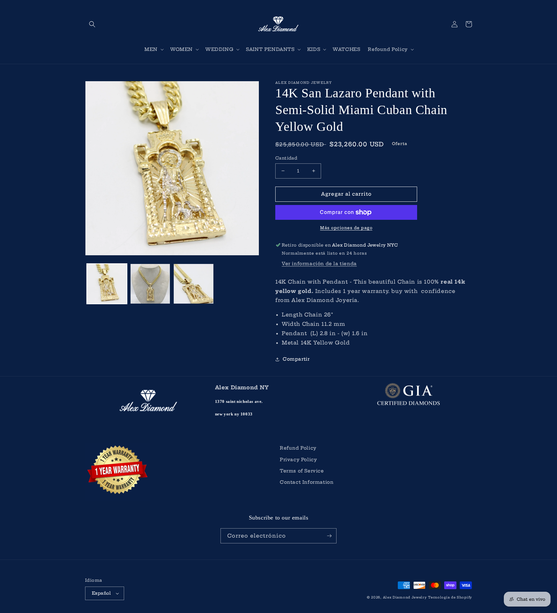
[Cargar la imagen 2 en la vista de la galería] (150, 284)
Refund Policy (298, 448)
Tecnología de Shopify (450, 597)
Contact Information (306, 482)
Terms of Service (302, 471)
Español (101, 593)
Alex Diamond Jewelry (405, 597)
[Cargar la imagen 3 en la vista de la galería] (193, 284)
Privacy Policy (298, 459)
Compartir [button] (296, 359)
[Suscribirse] (329, 535)
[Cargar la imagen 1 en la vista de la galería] (107, 284)
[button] (92, 24)
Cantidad (286, 158)
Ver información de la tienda (319, 264)
